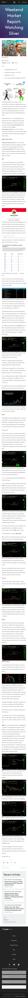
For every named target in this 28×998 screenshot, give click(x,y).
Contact (14, 954)
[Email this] (4, 862)
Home (14, 936)
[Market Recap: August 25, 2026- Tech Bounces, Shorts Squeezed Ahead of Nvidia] (14, 883)
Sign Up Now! (14, 987)
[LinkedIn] (18, 964)
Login (14, 959)
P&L (14, 950)
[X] (19, 2)
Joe (5, 917)
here (9, 856)
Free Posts (14, 940)
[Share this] (7, 862)
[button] (14, 2)
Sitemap (17, 996)
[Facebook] (14, 964)
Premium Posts (14, 945)
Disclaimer (23, 996)
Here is (4, 478)
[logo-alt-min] (4, 2)
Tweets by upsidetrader (10, 922)
